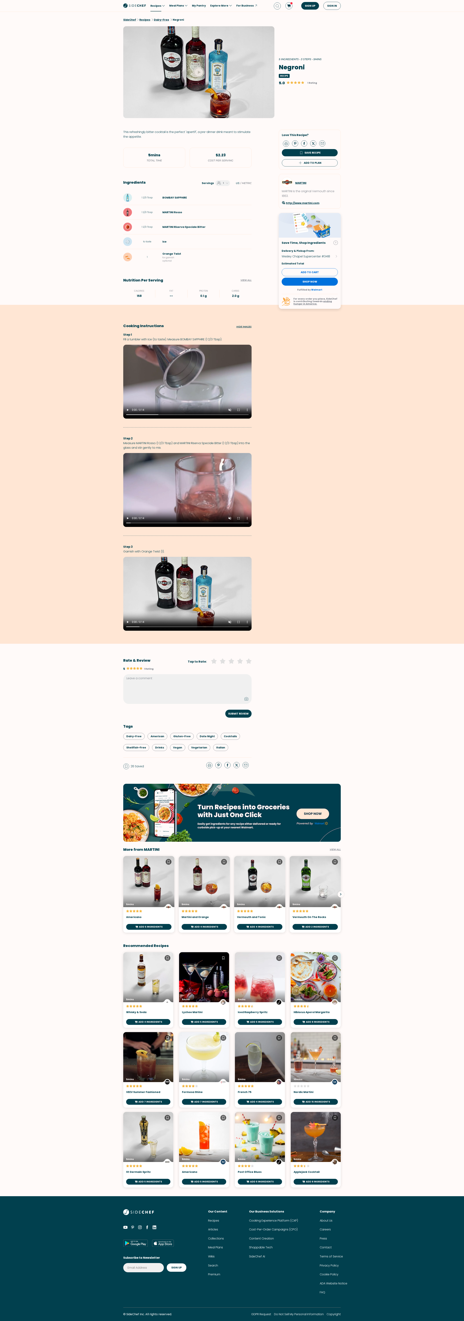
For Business (245, 5)
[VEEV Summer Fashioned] (148, 1070)
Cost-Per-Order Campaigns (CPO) (273, 1229)
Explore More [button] (219, 5)
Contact (326, 1247)
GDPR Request (261, 1314)
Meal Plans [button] (176, 5)
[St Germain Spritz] (148, 1150)
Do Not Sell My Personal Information (299, 1314)
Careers (325, 1229)
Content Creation (261, 1238)
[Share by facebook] (305, 143)
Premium (214, 1274)
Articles (213, 1229)
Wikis (211, 1256)
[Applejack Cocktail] (316, 1150)
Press (323, 1238)
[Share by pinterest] (296, 143)
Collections (216, 1238)
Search (213, 1265)
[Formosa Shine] (204, 1070)
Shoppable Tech (261, 1247)
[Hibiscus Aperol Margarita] (316, 990)
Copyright (334, 1314)
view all (335, 849)
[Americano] (148, 894)
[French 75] (260, 1070)
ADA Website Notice (333, 1283)
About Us (326, 1220)
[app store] (163, 1243)
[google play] (135, 1243)
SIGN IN (332, 6)
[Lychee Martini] (204, 990)
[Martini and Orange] (204, 894)
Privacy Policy (329, 1265)
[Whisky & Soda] (148, 990)
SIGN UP (310, 6)
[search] (277, 6)
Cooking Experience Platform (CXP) (273, 1220)
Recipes (213, 1220)
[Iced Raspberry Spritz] (260, 990)
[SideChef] (138, 1214)
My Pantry (199, 5)
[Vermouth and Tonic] (259, 894)
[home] (134, 5)
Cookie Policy (329, 1274)
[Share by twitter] (314, 143)
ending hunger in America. (312, 302)
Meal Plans (215, 1247)
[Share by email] (323, 143)
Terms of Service (331, 1256)
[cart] (289, 5)
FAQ (322, 1292)
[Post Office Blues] (260, 1150)
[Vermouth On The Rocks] (315, 894)
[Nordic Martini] (316, 1070)
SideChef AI (257, 1256)
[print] (287, 143)
